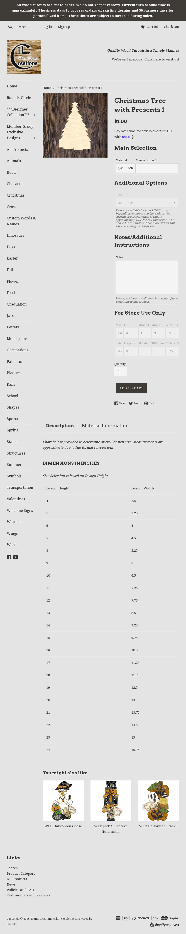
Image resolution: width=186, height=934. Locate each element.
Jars (10, 315)
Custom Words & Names (21, 221)
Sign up (64, 27)
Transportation (20, 487)
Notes (119, 257)
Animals (14, 161)
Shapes (13, 407)
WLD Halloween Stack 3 (158, 826)
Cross (11, 207)
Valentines (16, 499)
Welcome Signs (20, 510)
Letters (13, 327)
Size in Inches (145, 160)
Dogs (11, 247)
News (11, 884)
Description (60, 425)
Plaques (13, 373)
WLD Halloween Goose (63, 826)
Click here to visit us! (161, 59)
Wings (12, 533)
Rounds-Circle (19, 98)
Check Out (171, 27)
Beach (12, 172)
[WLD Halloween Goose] (63, 800)
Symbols (14, 476)
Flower (13, 281)
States (12, 442)
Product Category (21, 873)
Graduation (17, 304)
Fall (10, 270)
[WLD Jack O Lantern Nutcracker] (111, 800)
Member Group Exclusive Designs (21, 132)
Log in (47, 27)
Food (11, 293)
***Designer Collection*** (21, 112)
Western (14, 522)
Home (12, 86)
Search (12, 868)
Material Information (105, 425)
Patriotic (14, 361)
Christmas (15, 195)
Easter (12, 258)
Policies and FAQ (20, 890)
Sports (12, 419)
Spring (12, 430)
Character (15, 184)
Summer (14, 464)
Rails (11, 384)
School (12, 396)
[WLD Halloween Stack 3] (158, 800)
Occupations (17, 350)
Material (121, 160)
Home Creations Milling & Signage (53, 918)
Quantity (120, 364)
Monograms (17, 339)
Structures (16, 453)
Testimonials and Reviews (28, 895)
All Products (17, 149)
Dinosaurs (15, 235)
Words (12, 545)
